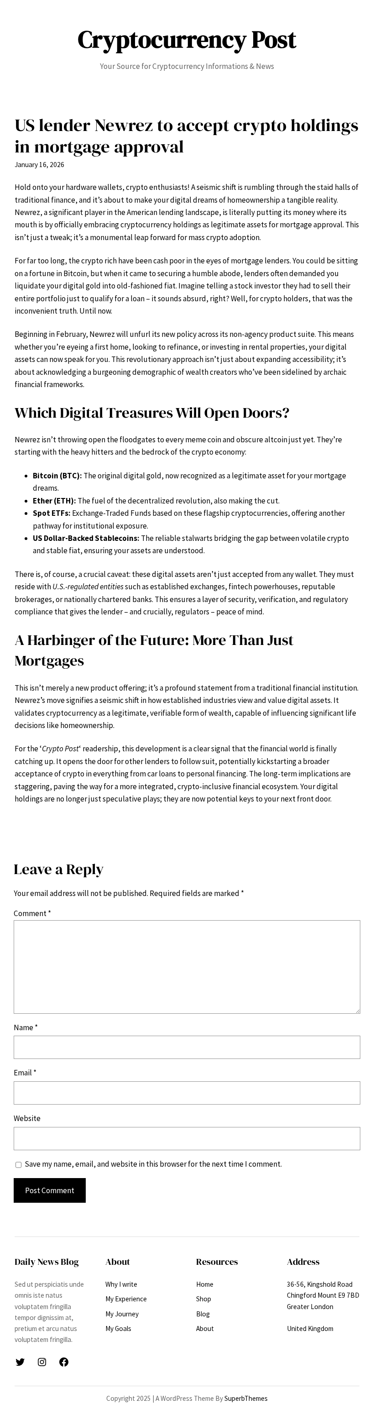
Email (25, 1073)
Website (27, 1118)
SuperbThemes (246, 1398)
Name (26, 1027)
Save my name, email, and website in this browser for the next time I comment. (153, 1164)
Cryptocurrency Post (187, 39)
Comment (32, 913)
